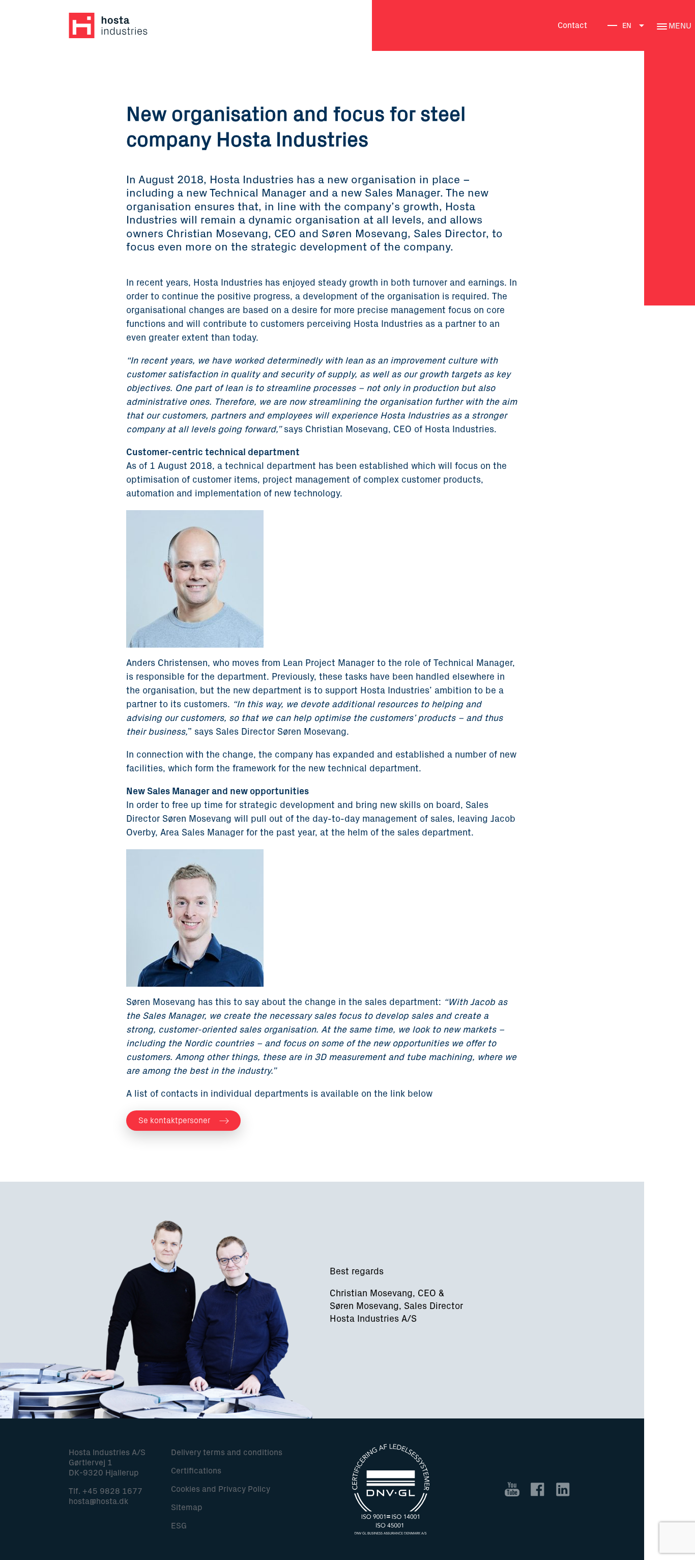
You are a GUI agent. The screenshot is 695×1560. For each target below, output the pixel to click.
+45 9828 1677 (112, 1491)
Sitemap (186, 1507)
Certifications (196, 1471)
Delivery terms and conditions (226, 1452)
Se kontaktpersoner (173, 1121)
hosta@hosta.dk (98, 1501)
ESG (179, 1526)
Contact (572, 25)
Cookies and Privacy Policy (220, 1489)
